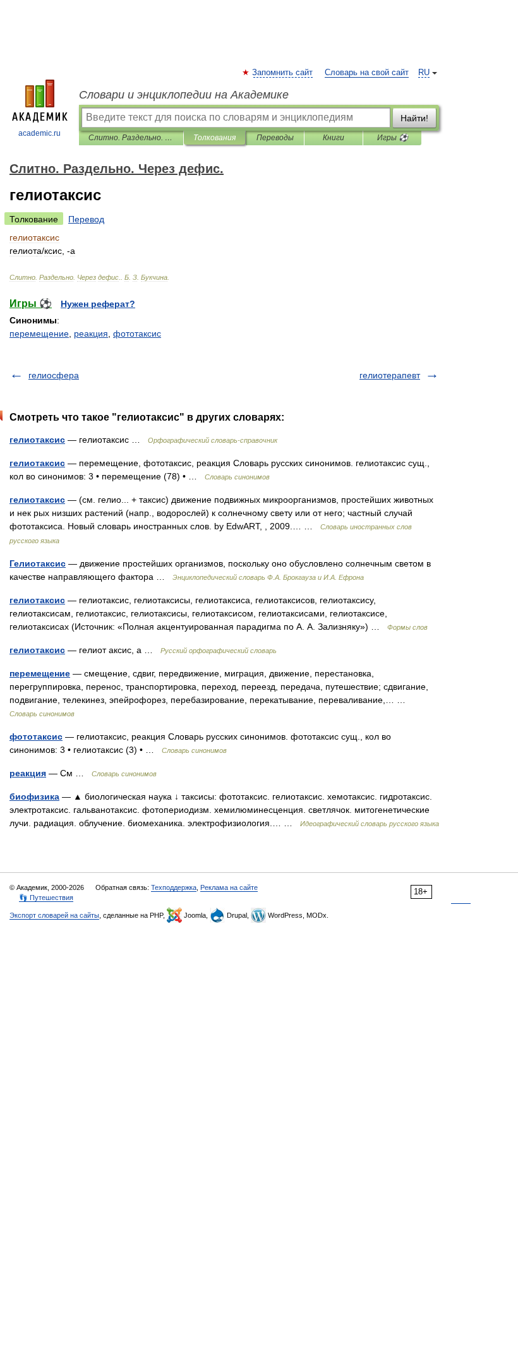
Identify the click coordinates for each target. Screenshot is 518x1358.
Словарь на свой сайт (367, 72)
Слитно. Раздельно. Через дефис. (131, 137)
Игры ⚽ (392, 137)
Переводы (275, 137)
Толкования (214, 137)
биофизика (34, 796)
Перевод (86, 219)
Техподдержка (173, 887)
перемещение (39, 333)
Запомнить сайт (283, 72)
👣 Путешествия (46, 897)
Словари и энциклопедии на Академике (184, 94)
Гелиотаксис (37, 563)
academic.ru (39, 133)
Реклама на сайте (229, 887)
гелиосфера (53, 375)
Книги (333, 137)
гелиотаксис (37, 440)
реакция (91, 333)
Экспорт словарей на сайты (54, 915)
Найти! (414, 118)
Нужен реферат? (98, 304)
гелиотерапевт (389, 375)
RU (424, 72)
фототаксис (137, 333)
